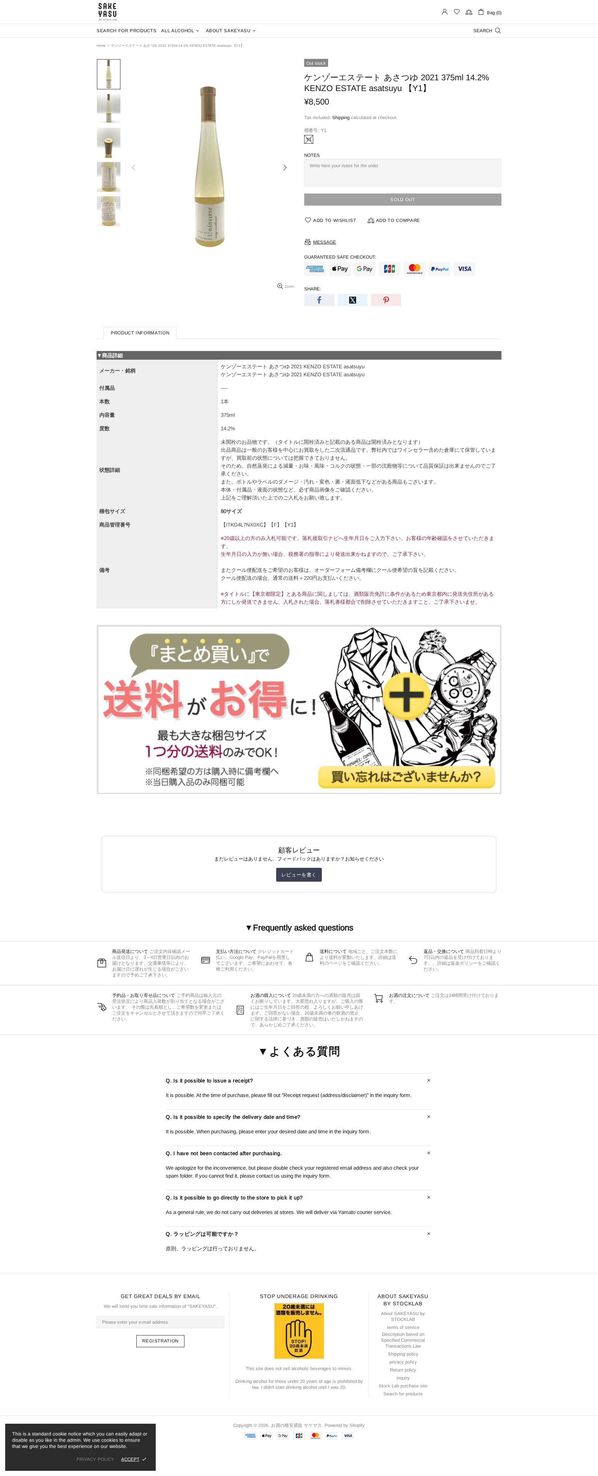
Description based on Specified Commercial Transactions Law (403, 1340)
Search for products (403, 1393)
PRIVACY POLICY (95, 1459)
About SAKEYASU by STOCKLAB (403, 1316)
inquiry (403, 1377)
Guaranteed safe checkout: (340, 257)
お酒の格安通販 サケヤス (108, 12)
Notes (312, 155)
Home (101, 45)
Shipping (341, 117)
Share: (312, 288)
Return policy (403, 1369)
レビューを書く (299, 875)
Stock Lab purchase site (403, 1385)
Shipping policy (403, 1354)
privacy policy (403, 1362)
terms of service (403, 1327)
